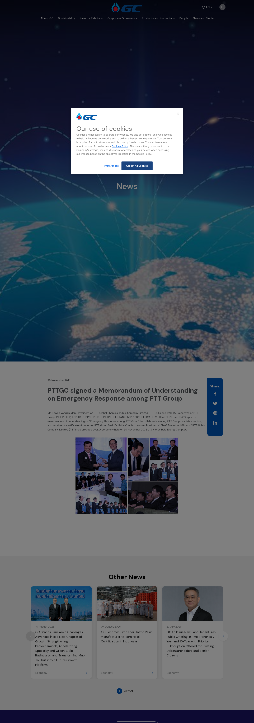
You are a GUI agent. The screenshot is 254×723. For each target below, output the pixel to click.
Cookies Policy (120, 146)
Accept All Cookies (137, 165)
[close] (178, 113)
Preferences (111, 165)
